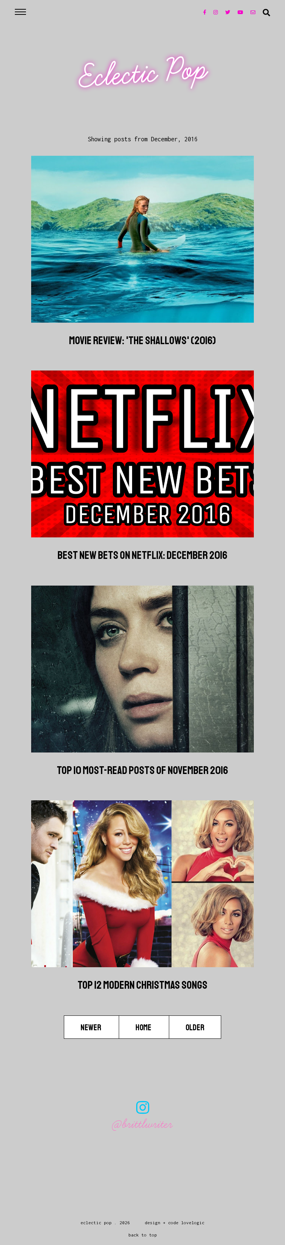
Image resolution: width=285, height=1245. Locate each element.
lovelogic (192, 1222)
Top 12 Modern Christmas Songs (142, 985)
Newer (91, 1027)
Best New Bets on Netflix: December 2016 (142, 555)
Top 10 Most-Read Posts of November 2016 (142, 770)
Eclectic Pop (143, 73)
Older (195, 1027)
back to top (142, 1234)
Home (144, 1027)
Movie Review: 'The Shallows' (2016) (142, 340)
